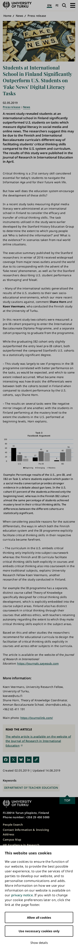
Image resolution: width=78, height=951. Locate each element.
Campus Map (12, 839)
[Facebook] (6, 759)
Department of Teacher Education (31, 788)
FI (57, 5)
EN (49, 5)
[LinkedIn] (28, 759)
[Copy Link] (36, 759)
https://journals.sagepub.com (38, 663)
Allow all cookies (39, 917)
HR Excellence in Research (21, 845)
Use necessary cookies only (39, 931)
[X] (13, 759)
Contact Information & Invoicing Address (26, 832)
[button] (73, 5)
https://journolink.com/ (36, 718)
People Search (13, 824)
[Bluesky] (21, 759)
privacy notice (22, 895)
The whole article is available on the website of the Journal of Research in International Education (38, 741)
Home (7, 16)
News (19, 16)
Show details (39, 943)
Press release (37, 16)
